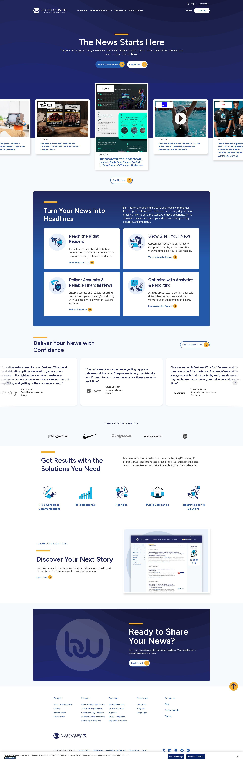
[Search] (188, 4)
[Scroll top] (233, 686)
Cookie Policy (10, 758)
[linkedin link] (169, 750)
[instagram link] (188, 750)
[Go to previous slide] (8, 382)
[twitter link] (163, 750)
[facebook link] (182, 750)
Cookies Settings (176, 757)
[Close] (237, 757)
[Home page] (49, 10)
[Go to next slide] (235, 382)
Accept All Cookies (195, 757)
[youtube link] (175, 750)
